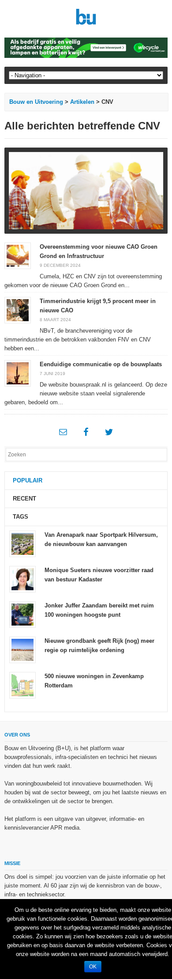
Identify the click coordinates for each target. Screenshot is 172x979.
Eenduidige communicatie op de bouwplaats (101, 364)
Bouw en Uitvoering (36, 102)
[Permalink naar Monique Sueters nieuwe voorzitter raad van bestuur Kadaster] (22, 579)
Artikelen (82, 102)
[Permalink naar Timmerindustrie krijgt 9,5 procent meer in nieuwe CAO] (18, 309)
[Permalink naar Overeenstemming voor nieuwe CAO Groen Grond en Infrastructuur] (18, 255)
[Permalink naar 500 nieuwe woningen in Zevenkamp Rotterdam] (22, 685)
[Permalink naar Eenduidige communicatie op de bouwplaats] (18, 372)
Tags (20, 516)
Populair (27, 480)
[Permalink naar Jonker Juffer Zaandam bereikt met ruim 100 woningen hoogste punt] (22, 614)
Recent (24, 498)
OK (93, 967)
